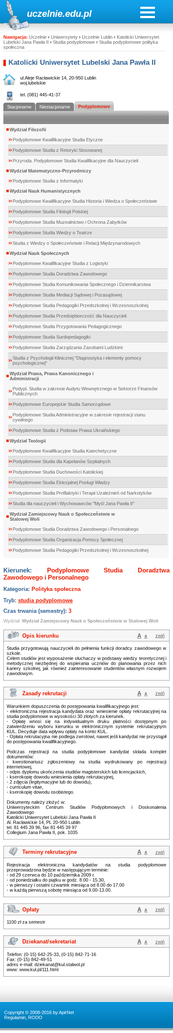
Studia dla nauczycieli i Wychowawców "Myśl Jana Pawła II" (73, 503)
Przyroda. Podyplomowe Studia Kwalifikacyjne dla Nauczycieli (75, 160)
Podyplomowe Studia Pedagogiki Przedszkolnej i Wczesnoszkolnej (80, 305)
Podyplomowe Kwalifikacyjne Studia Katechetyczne (65, 450)
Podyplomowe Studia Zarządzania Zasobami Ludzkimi (68, 347)
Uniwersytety (64, 37)
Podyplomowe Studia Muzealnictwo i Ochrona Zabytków (70, 222)
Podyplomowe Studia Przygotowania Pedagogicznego (67, 326)
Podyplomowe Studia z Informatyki (48, 180)
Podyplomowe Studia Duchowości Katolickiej (58, 471)
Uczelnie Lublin (97, 37)
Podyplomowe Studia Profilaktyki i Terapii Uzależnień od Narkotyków (82, 492)
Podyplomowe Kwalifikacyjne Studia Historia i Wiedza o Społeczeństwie (85, 201)
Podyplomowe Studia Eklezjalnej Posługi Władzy (61, 482)
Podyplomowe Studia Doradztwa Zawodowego (60, 273)
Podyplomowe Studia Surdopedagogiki (51, 336)
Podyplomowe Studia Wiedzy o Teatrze (52, 232)
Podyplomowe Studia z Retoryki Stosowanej (57, 150)
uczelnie (45, 13)
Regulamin (15, 1017)
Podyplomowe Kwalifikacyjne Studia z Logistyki (60, 263)
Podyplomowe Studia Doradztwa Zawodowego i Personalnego (76, 529)
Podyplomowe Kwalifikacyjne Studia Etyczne (58, 139)
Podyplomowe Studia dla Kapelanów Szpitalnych (61, 461)
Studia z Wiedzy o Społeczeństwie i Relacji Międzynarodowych (76, 243)
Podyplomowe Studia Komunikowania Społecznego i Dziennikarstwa (82, 284)
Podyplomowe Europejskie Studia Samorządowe (62, 404)
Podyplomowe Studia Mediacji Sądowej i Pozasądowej (67, 294)
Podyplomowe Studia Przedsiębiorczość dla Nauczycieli (69, 315)
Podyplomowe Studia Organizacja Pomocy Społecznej (68, 539)
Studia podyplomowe (74, 42)
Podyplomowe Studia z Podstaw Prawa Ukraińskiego (66, 430)
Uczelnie (38, 37)
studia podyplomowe (45, 600)
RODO (35, 1017)
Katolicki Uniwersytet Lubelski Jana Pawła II (82, 62)
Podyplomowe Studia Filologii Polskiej (50, 211)
